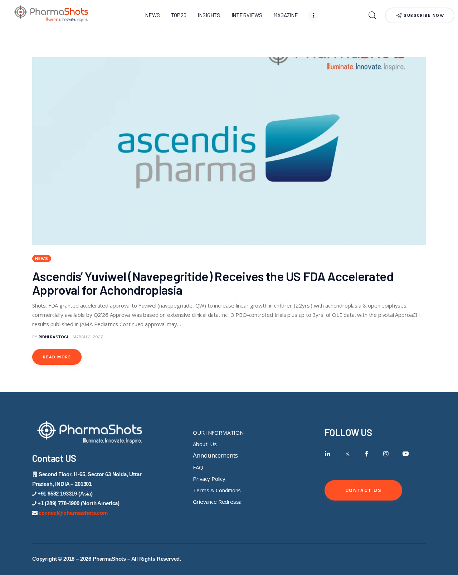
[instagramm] (386, 454)
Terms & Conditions (217, 490)
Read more (57, 356)
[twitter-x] (347, 454)
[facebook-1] (367, 454)
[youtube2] (406, 454)
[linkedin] (328, 454)
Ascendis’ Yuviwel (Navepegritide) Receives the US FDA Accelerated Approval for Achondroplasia (213, 283)
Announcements (215, 455)
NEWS (41, 258)
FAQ (198, 467)
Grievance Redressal (218, 501)
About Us (204, 444)
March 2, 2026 (88, 336)
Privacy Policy (209, 478)
